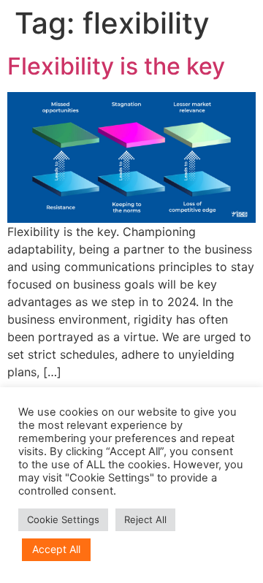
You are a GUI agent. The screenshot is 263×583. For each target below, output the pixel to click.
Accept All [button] (56, 549)
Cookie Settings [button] (63, 519)
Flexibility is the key (116, 66)
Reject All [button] (145, 519)
